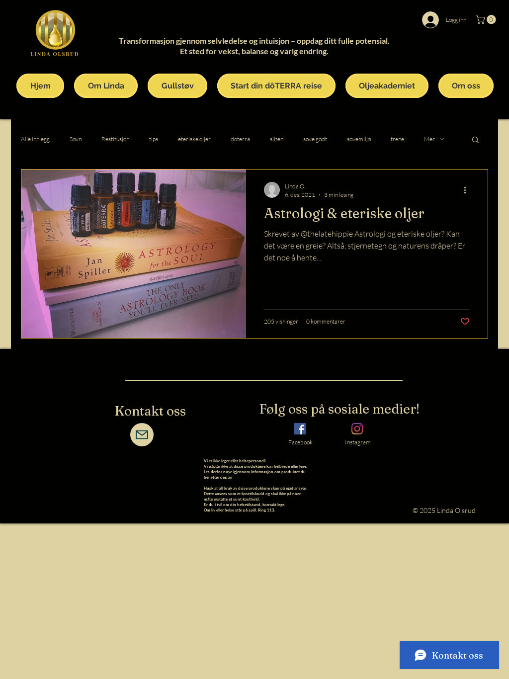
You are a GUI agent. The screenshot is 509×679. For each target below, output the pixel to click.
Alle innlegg (35, 139)
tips (153, 139)
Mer (429, 139)
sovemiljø (359, 139)
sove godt (315, 139)
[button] (487, 19)
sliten (276, 139)
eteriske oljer (194, 139)
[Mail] (142, 434)
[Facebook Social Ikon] (300, 428)
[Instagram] (357, 428)
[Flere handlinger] (468, 190)
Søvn (76, 139)
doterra (240, 139)
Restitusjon (115, 139)
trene (397, 139)
